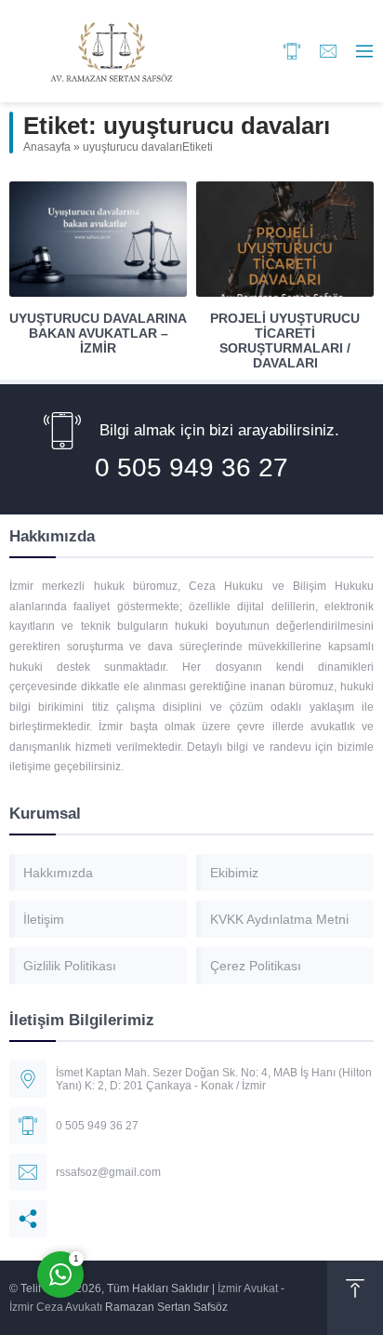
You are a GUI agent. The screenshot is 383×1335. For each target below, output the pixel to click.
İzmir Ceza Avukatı (55, 1307)
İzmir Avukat (248, 1288)
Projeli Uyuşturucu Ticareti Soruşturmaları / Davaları (285, 340)
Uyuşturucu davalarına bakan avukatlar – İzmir (98, 333)
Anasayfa (47, 147)
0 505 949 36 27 (191, 467)
